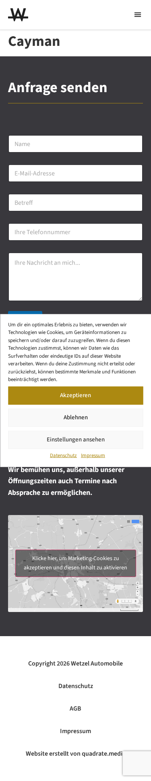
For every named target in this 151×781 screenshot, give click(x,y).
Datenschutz (63, 455)
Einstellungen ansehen (76, 439)
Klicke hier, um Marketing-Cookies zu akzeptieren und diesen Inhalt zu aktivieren (75, 563)
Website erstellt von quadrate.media (76, 753)
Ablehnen (76, 417)
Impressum (93, 455)
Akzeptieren (75, 395)
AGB (75, 708)
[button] (137, 14)
